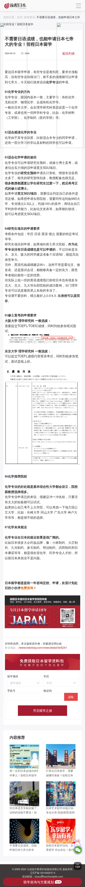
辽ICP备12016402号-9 (42, 872)
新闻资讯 (29, 17)
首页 (19, 17)
